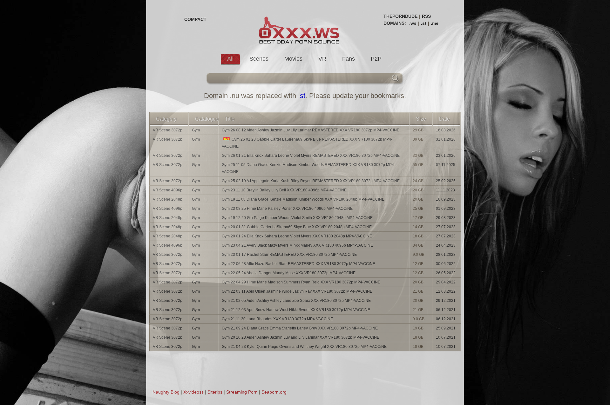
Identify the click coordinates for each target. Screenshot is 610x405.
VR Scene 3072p (167, 130)
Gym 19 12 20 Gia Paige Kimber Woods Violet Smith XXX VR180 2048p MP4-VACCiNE (297, 218)
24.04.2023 (446, 245)
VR (322, 59)
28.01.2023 (446, 254)
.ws (413, 23)
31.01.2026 (446, 139)
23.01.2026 (446, 155)
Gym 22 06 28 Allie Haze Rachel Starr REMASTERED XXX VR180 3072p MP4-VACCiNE (298, 264)
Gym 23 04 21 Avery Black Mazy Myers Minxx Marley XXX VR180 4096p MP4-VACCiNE (297, 245)
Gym (196, 130)
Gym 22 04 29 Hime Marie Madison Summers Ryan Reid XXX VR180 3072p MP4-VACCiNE (301, 282)
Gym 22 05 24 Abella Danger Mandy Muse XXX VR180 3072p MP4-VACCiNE (289, 273)
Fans (348, 59)
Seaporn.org (274, 392)
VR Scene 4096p (167, 190)
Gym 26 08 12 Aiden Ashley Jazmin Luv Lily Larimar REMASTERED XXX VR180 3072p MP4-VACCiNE (310, 130)
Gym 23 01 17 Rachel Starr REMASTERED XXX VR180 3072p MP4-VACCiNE (289, 254)
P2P (376, 59)
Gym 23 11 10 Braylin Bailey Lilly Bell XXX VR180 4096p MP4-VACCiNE (284, 190)
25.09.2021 (446, 328)
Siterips (214, 392)
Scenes (258, 59)
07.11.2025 (445, 165)
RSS (426, 16)
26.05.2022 (446, 273)
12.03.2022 (446, 291)
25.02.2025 (446, 181)
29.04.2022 (446, 282)
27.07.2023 (446, 227)
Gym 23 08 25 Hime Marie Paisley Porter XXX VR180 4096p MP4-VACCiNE (287, 208)
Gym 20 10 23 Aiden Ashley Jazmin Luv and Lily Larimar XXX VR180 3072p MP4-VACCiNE (300, 337)
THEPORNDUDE (400, 16)
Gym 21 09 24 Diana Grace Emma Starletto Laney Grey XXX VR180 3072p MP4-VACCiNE (300, 328)
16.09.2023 (446, 199)
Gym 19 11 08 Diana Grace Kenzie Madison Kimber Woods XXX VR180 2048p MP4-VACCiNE (303, 199)
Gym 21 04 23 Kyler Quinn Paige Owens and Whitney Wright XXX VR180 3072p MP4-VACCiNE (304, 346)
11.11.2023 (445, 190)
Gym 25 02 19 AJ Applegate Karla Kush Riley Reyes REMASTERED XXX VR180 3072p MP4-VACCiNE (311, 181)
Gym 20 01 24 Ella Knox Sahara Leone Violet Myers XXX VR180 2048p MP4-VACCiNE (297, 236)
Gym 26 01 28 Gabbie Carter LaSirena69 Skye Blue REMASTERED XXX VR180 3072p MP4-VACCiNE (307, 143)
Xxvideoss (193, 392)
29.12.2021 (446, 300)
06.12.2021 (446, 310)
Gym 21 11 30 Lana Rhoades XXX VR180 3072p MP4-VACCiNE (277, 319)
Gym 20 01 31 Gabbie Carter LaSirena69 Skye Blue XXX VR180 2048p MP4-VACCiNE (297, 227)
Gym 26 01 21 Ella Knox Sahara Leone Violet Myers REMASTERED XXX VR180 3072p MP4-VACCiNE (311, 155)
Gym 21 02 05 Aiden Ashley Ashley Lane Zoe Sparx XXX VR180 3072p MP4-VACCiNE (296, 300)
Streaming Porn (242, 392)
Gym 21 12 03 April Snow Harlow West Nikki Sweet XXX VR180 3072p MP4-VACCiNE (296, 310)
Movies (293, 59)
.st (423, 23)
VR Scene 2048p (167, 199)
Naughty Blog (166, 392)
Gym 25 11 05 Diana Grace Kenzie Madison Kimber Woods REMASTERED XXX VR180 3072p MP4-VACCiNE (308, 168)
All (230, 59)
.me (434, 23)
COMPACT (195, 19)
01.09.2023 (446, 208)
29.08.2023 (446, 218)
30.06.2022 (446, 264)
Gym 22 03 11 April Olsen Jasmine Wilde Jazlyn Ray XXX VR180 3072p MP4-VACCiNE (297, 291)
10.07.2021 (446, 337)
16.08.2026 (446, 130)
